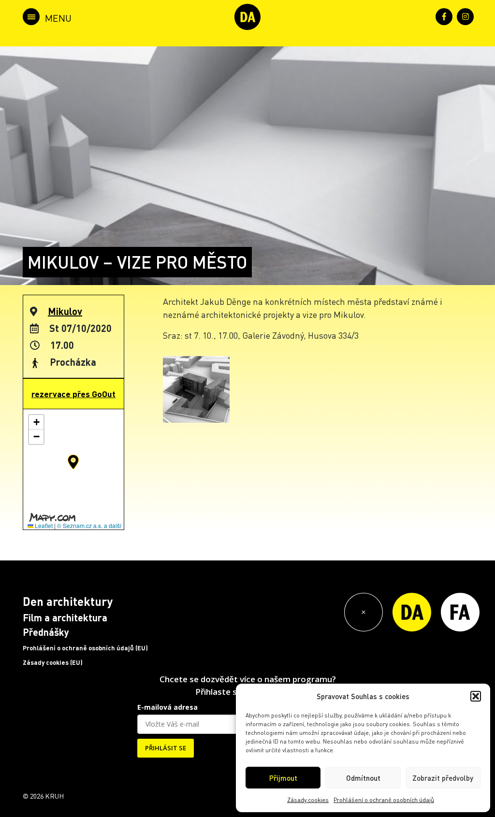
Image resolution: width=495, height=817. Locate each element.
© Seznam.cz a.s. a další (89, 525)
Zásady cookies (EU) (53, 662)
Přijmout (283, 778)
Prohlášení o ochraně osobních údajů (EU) (85, 648)
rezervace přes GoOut (73, 393)
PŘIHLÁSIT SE (165, 748)
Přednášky (46, 632)
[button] (475, 696)
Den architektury (68, 601)
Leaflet (43, 525)
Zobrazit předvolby (442, 778)
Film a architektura (65, 617)
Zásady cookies (308, 799)
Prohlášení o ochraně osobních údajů (384, 799)
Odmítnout (363, 778)
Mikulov (65, 311)
